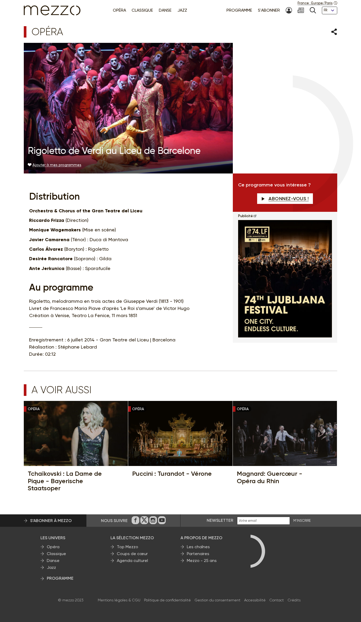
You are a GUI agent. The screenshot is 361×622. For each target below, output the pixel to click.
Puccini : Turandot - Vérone (172, 473)
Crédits (294, 600)
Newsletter (220, 520)
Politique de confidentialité (167, 600)
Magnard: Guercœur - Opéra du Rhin (269, 477)
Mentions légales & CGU (119, 600)
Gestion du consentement (217, 600)
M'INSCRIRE (302, 521)
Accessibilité (255, 600)
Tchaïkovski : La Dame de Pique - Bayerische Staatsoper (65, 481)
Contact (276, 600)
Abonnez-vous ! (289, 199)
